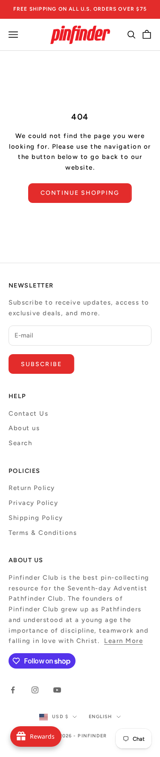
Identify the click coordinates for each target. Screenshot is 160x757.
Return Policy (32, 488)
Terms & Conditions (43, 533)
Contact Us (28, 413)
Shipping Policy (36, 518)
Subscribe (41, 364)
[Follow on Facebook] (13, 690)
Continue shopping (80, 193)
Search (20, 443)
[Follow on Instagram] (35, 690)
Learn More (123, 641)
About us (24, 428)
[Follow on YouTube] (57, 690)
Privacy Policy (33, 503)
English (100, 716)
